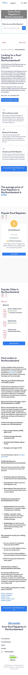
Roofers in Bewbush (6, 593)
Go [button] (24, 28)
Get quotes (14, 623)
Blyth (10, 371)
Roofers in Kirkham (6, 595)
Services (3, 49)
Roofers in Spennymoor (8, 599)
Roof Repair (10, 49)
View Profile (14, 254)
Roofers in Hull (5, 597)
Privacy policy (14, 669)
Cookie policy (20, 667)
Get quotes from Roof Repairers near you (14, 168)
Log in (25, 3)
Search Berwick (14, 343)
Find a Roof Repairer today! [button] (10, 100)
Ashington (13, 372)
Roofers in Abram (6, 600)
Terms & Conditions (9, 667)
